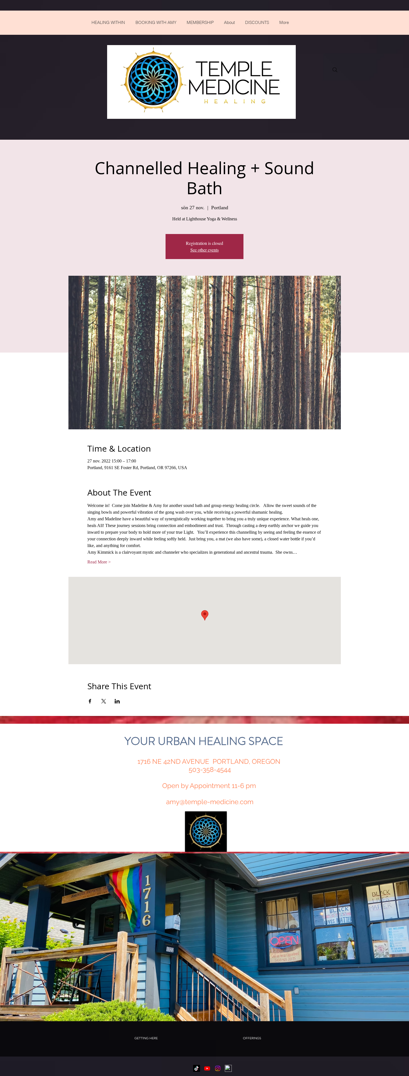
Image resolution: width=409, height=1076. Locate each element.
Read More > (99, 562)
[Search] (335, 70)
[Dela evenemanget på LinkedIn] (117, 701)
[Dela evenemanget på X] (103, 701)
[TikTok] (196, 1068)
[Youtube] (207, 1068)
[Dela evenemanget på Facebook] (90, 701)
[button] (146, 1037)
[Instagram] (217, 1068)
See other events (204, 250)
